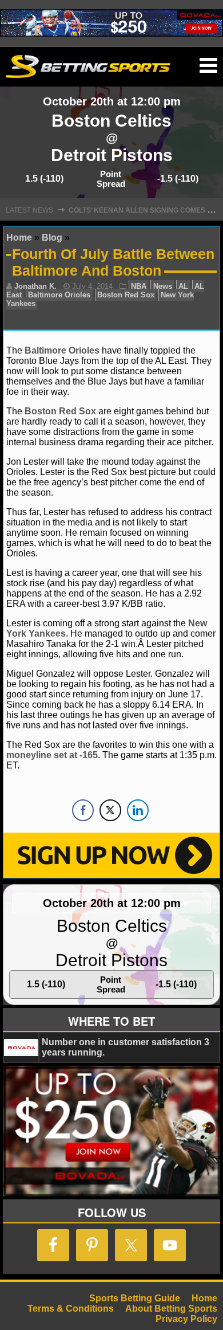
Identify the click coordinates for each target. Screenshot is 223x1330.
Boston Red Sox (125, 295)
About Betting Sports (171, 1308)
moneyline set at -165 (52, 755)
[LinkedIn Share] (138, 810)
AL (183, 286)
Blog (52, 237)
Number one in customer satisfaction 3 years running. (125, 1047)
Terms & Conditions (70, 1308)
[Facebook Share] (83, 810)
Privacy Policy (186, 1319)
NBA (138, 286)
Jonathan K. (35, 286)
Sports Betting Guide (134, 1298)
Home (19, 237)
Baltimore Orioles (59, 295)
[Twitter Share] (110, 810)
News (162, 286)
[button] (208, 66)
